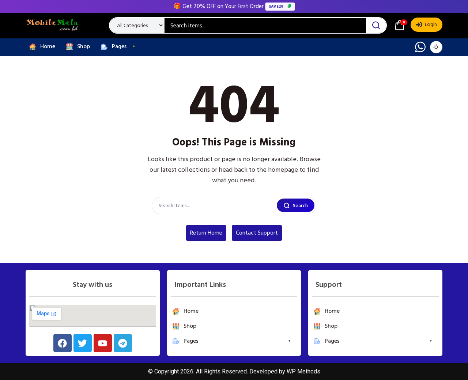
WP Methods (303, 371)
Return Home (206, 233)
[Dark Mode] (436, 47)
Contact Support (257, 233)
